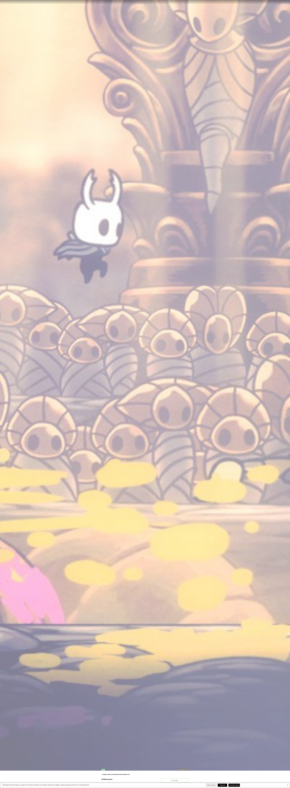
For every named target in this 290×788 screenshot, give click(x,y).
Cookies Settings (211, 785)
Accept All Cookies (234, 785)
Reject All (222, 785)
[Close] (287, 785)
